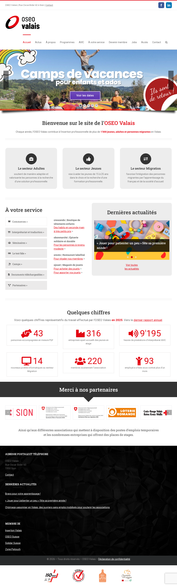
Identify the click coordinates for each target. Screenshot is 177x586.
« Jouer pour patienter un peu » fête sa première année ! (35, 500)
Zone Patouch (13, 549)
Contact (49, 5)
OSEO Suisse (12, 536)
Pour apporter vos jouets (67, 272)
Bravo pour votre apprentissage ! (23, 493)
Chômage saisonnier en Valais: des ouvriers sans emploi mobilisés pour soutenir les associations (57, 507)
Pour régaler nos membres (68, 258)
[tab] (26, 221)
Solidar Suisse (13, 543)
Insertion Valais (13, 530)
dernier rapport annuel (148, 320)
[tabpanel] (69, 247)
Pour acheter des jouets (67, 268)
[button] (166, 42)
